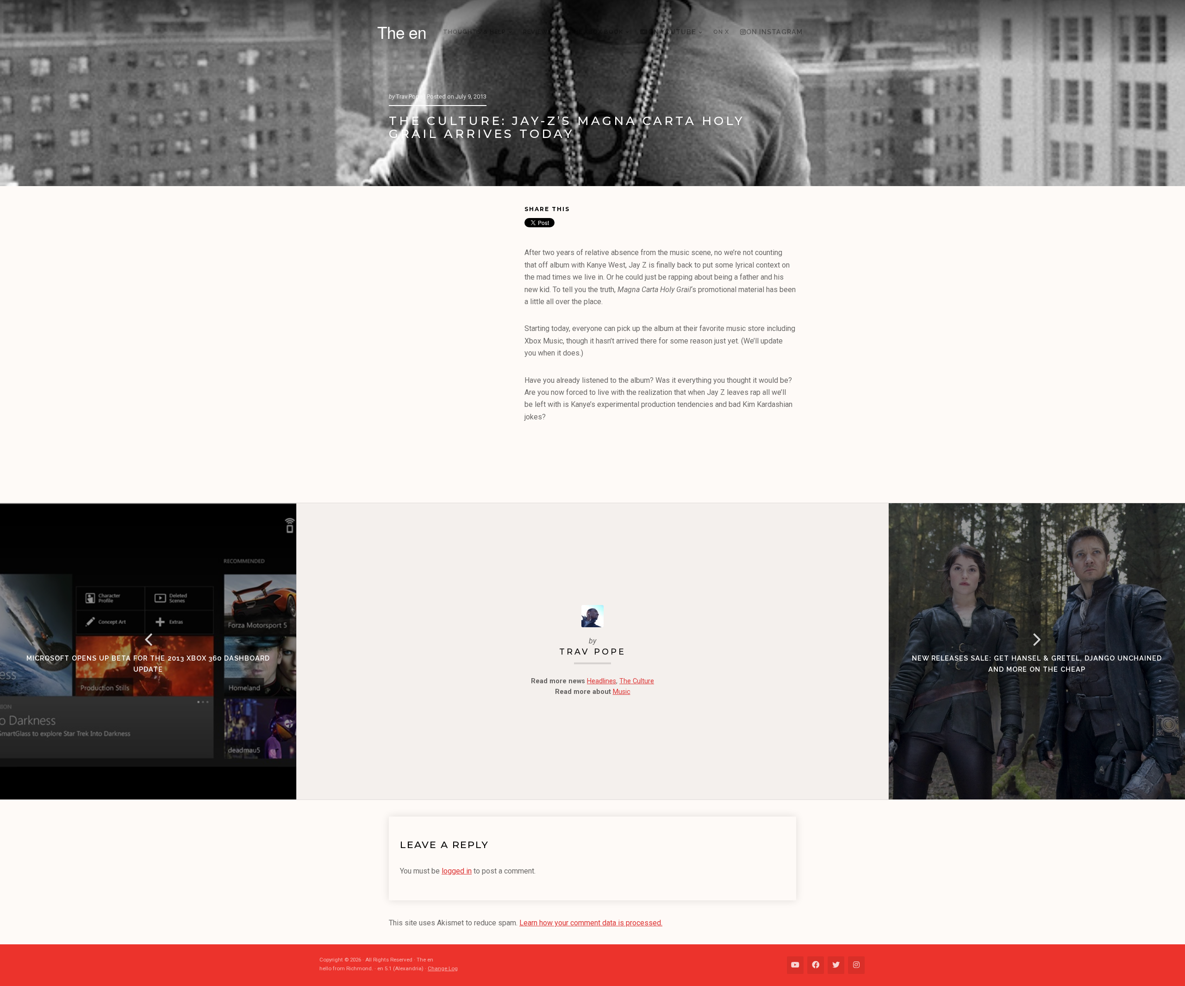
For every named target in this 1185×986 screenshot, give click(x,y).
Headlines (601, 681)
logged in (457, 871)
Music (621, 692)
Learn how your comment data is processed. (590, 922)
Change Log (443, 968)
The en (401, 32)
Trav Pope (592, 651)
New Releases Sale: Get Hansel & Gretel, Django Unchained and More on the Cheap (1037, 663)
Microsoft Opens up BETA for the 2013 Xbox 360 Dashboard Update (148, 663)
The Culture (636, 681)
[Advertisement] (456, 346)
